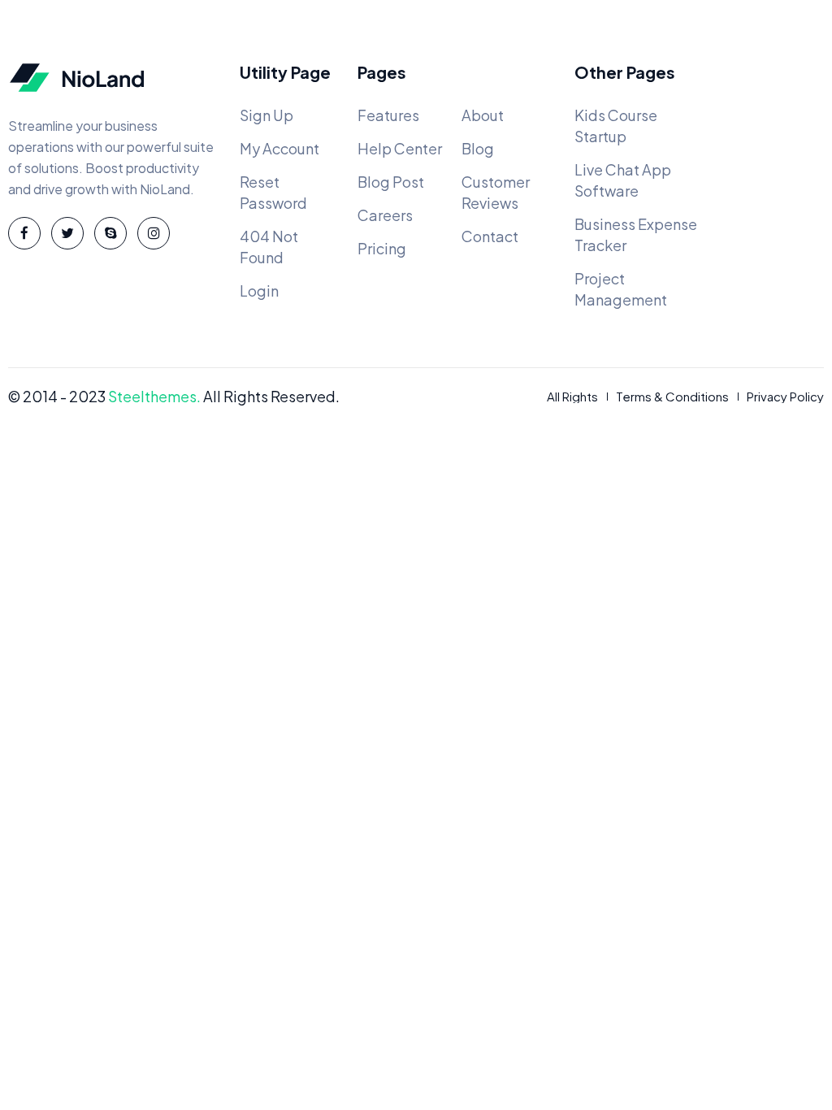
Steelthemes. (154, 396)
